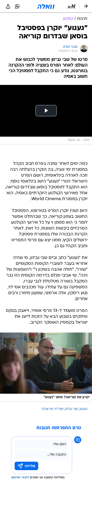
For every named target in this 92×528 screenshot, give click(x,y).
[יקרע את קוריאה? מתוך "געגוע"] (46, 367)
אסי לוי (58, 409)
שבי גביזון (71, 409)
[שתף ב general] (8, 6)
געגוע (83, 409)
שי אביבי (47, 409)
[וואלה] (46, 6)
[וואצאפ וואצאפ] (17, 6)
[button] (71, 6)
